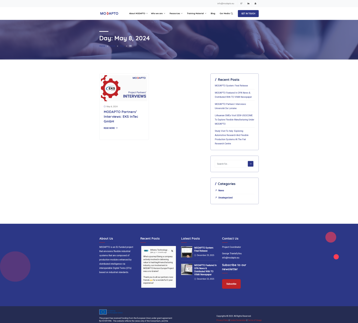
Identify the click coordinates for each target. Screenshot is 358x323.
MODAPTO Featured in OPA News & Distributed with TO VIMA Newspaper (205, 270)
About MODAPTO (137, 13)
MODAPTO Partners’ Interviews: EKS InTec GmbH (121, 116)
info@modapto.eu (225, 3)
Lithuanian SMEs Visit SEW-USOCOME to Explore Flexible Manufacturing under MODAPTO (234, 119)
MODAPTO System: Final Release (231, 85)
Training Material (195, 13)
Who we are (157, 13)
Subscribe (231, 284)
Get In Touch (248, 13)
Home (102, 46)
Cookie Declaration (238, 320)
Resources (175, 13)
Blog (213, 13)
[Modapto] (109, 13)
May (122, 46)
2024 (112, 46)
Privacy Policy (222, 320)
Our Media (225, 13)
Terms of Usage (255, 320)
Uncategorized (225, 197)
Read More (109, 128)
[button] (172, 251)
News (221, 190)
